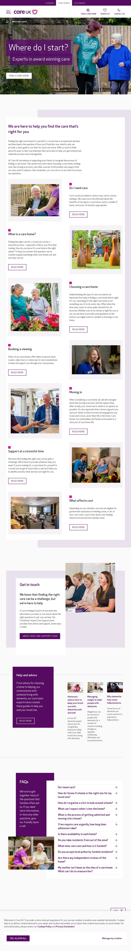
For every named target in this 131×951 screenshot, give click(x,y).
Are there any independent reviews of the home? (82, 859)
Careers (50, 3)
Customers (79, 3)
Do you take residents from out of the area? (83, 840)
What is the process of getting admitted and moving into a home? (84, 816)
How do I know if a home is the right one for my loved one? (85, 795)
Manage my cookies (112, 938)
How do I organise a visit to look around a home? (85, 803)
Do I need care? (66, 787)
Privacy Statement (65, 926)
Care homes (64, 3)
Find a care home (19, 75)
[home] (7, 21)
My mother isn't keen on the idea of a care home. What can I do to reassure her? (85, 869)
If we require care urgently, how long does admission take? (82, 826)
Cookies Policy (44, 926)
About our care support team (40, 636)
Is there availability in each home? (77, 834)
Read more (78, 214)
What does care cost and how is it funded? (82, 846)
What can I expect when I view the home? (81, 808)
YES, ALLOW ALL (18, 938)
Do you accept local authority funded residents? (85, 852)
